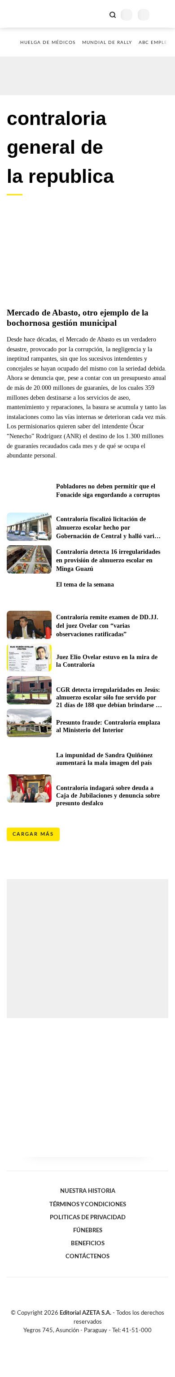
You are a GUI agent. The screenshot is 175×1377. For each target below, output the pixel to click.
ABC (23, 14)
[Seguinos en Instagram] (102, 1340)
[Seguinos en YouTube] (93, 1340)
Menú (162, 14)
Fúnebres (87, 1230)
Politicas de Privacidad (88, 1217)
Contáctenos (87, 1256)
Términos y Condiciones (87, 1204)
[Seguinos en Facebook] (74, 1340)
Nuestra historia (87, 1191)
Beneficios (88, 1243)
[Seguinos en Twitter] (84, 1340)
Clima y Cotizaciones (97, 14)
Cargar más (33, 834)
